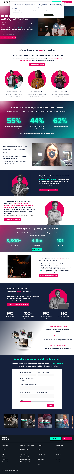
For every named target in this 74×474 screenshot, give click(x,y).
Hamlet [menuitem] (3, 454)
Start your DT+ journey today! (8, 37)
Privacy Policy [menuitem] (58, 454)
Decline (58, 15)
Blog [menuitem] (39, 464)
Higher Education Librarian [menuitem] (25, 461)
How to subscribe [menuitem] (41, 454)
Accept (48, 15)
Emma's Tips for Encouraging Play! (48, 275)
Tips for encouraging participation (48, 190)
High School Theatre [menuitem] (24, 449)
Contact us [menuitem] (58, 449)
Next (50, 405)
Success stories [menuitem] (41, 459)
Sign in (56, 438)
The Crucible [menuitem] (4, 449)
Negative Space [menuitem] (5, 456)
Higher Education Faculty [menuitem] (25, 459)
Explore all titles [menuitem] (5, 461)
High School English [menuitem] (24, 451)
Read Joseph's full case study (12, 219)
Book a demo (67, 438)
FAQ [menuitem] (57, 451)
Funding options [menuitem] (41, 456)
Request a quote (67, 2)
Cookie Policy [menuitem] (58, 459)
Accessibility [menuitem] (58, 461)
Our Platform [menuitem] (40, 451)
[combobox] (46, 375)
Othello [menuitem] (3, 451)
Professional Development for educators (18, 304)
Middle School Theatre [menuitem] (24, 454)
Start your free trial (37, 249)
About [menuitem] (39, 449)
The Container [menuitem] (5, 459)
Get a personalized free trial (37, 64)
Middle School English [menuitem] (24, 456)
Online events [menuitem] (41, 461)
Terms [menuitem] (57, 456)
